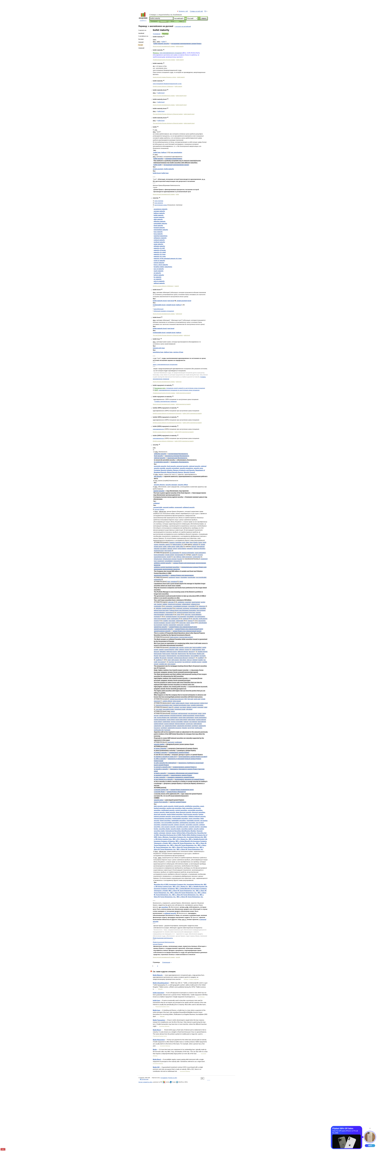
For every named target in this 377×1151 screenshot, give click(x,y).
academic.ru (143, 20)
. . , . (182, 843)
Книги (172, 21)
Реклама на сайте (172, 1077)
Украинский (141, 47)
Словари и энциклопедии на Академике (165, 15)
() (165, 763)
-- (183, 655)
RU (205, 11)
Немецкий (140, 42)
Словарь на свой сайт (196, 11)
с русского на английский (183, 26)
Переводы (163, 21)
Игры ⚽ (181, 21)
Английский (141, 33)
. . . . (180, 839)
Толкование (156, 34)
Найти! (204, 18)
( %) (192, 413)
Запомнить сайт (183, 11)
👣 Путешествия (144, 1079)
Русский (140, 45)
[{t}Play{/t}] (164, 36)
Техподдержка (163, 1077)
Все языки (141, 39)
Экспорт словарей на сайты (145, 1082)
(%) (184, 432)
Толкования (154, 21)
